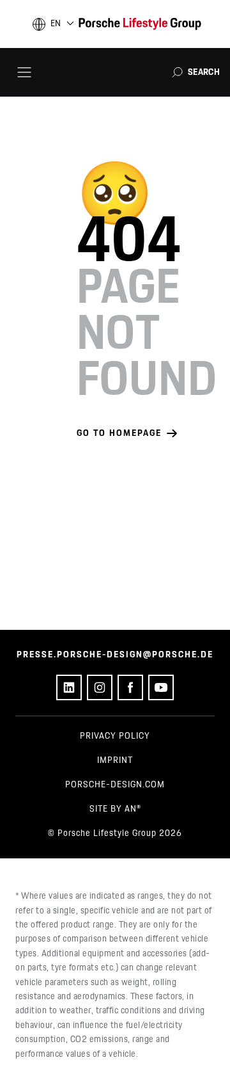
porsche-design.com (115, 784)
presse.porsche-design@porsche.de (115, 654)
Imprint (115, 760)
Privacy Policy (115, 736)
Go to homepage (119, 433)
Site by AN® (115, 809)
